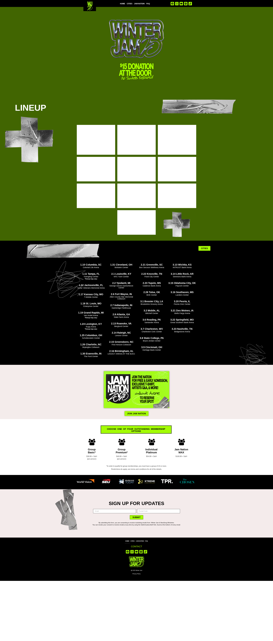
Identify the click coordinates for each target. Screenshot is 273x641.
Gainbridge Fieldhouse (121, 308)
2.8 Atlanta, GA (121, 314)
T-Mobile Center (91, 297)
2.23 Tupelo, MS (152, 283)
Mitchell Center (151, 313)
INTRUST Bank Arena (182, 267)
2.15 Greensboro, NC (121, 341)
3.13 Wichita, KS (182, 264)
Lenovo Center (121, 335)
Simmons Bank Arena (182, 277)
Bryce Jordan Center (151, 341)
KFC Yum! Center (121, 277)
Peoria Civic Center (182, 304)
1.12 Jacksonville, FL (91, 285)
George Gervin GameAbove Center (121, 287)
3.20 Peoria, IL (182, 301)
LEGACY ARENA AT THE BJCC (121, 354)
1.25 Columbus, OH (91, 335)
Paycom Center (182, 286)
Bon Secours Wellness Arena (151, 267)
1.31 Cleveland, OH (121, 264)
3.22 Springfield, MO (182, 319)
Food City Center (151, 277)
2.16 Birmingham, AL (121, 351)
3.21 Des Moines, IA (182, 310)
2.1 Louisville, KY (121, 273)
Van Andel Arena (91, 315)
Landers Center (182, 295)
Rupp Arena (91, 327)
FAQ (148, 4)
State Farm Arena (121, 317)
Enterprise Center (90, 306)
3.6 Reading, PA (152, 319)
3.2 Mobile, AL (152, 310)
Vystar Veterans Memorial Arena (91, 288)
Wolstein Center (121, 267)
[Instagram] (177, 3)
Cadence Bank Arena (152, 286)
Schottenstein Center (91, 338)
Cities (129, 4)
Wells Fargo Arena (182, 313)
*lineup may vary (91, 279)
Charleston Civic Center (152, 332)
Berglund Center (121, 326)
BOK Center (152, 295)
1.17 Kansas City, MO (91, 294)
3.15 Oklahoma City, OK (182, 283)
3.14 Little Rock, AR (182, 273)
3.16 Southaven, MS (182, 292)
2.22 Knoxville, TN (151, 273)
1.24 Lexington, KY (91, 324)
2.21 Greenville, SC (152, 264)
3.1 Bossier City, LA (151, 301)
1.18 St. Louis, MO (91, 303)
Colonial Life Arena (91, 267)
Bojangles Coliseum (90, 347)
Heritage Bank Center (151, 350)
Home (122, 4)
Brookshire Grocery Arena (152, 304)
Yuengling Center (91, 277)
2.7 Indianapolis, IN (121, 305)
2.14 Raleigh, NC (121, 332)
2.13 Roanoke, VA (121, 323)
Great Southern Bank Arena (182, 322)
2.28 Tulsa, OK (151, 292)
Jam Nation (139, 4)
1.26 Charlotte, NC (91, 344)
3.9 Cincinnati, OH (151, 347)
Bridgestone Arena (182, 332)
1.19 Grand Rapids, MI (91, 312)
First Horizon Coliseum (121, 345)
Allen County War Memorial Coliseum (121, 298)
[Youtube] (181, 3)
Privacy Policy (136, 574)
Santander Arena (151, 322)
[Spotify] (185, 3)
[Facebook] (172, 3)
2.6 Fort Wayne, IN (121, 294)
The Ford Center (91, 356)
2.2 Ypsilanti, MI (121, 283)
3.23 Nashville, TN (182, 328)
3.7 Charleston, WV (152, 328)
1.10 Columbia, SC (91, 264)
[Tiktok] (190, 3)
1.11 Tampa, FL (91, 273)
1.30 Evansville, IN (91, 353)
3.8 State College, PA (152, 338)
